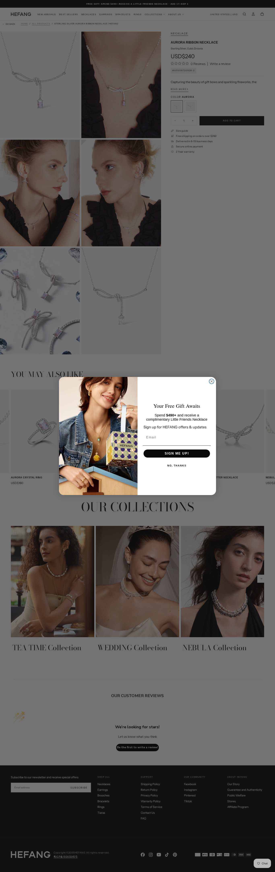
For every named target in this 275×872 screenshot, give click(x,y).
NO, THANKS (176, 465)
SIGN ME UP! (177, 453)
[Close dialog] (211, 381)
